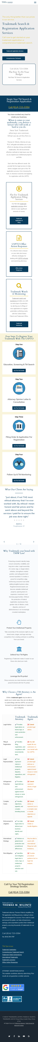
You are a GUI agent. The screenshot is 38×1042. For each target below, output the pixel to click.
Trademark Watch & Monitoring (12, 955)
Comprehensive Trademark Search (13, 952)
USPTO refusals (23, 258)
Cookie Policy (27, 1019)
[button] (35, 2)
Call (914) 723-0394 (19, 892)
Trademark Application (9, 950)
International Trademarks (10, 957)
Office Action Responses (10, 962)
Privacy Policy (19, 1019)
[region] (19, 519)
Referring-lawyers (20, 1023)
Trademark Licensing (8, 960)
